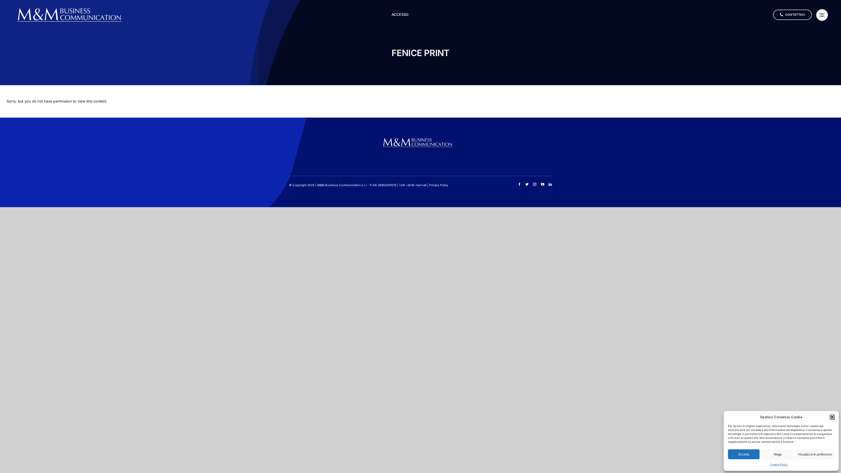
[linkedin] (550, 184)
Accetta (743, 454)
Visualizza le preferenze (815, 454)
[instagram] (534, 184)
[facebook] (519, 184)
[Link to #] (822, 15)
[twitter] (527, 184)
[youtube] (542, 184)
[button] (832, 417)
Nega (777, 454)
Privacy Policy (438, 185)
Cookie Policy (779, 464)
